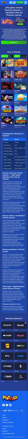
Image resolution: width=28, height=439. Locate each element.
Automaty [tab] (24, 56)
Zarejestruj (20, 2)
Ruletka (4, 428)
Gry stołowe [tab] (17, 56)
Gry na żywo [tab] (11, 56)
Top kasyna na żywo (7, 426)
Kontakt (4, 417)
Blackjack (4, 431)
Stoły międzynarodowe (8, 433)
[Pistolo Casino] (4, 2)
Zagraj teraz (14, 42)
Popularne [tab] (4, 56)
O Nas (4, 415)
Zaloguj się (12, 2)
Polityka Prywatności (7, 422)
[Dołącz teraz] (14, 22)
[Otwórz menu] (25, 2)
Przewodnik (5, 420)
